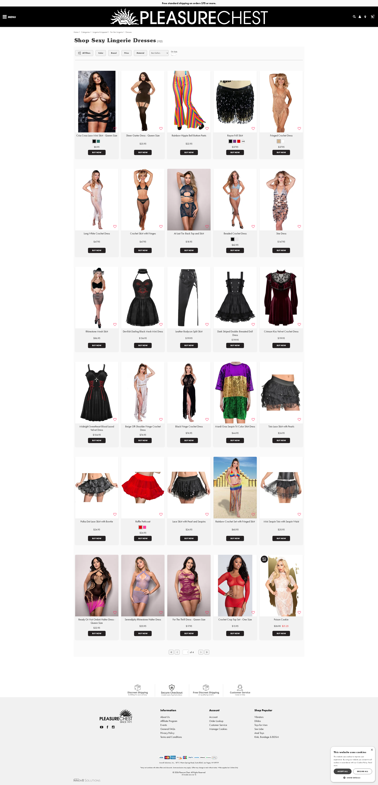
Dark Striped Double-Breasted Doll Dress (235, 333)
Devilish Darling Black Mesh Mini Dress (143, 331)
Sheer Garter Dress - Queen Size (143, 135)
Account (213, 716)
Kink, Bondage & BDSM (266, 736)
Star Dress (281, 233)
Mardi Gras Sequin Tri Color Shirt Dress (235, 426)
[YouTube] (101, 727)
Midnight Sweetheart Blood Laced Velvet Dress (96, 428)
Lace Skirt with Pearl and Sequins (189, 521)
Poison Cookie (281, 619)
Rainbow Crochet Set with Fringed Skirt (235, 521)
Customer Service (218, 724)
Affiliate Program (168, 720)
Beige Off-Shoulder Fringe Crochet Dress (143, 428)
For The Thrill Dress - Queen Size (189, 619)
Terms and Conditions (171, 736)
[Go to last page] (206, 652)
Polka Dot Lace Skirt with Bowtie (96, 521)
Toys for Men (260, 724)
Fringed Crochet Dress (281, 135)
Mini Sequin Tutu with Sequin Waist (281, 521)
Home (76, 32)
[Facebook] (107, 727)
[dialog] (353, 764)
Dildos (257, 720)
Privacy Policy (167, 732)
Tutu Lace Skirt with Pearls (281, 426)
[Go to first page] (171, 652)
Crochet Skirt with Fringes (143, 233)
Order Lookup (216, 720)
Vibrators (258, 716)
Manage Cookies (218, 728)
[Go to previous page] (177, 652)
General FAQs (167, 728)
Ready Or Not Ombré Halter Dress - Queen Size (96, 621)
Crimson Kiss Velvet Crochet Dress (281, 331)
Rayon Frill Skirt (235, 135)
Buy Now (96, 152)
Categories (85, 32)
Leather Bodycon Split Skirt (188, 331)
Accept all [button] (343, 771)
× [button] (372, 750)
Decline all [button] (362, 771)
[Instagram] (113, 727)
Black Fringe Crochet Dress (189, 426)
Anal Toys (259, 732)
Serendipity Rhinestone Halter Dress (143, 619)
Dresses (129, 32)
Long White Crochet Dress (97, 233)
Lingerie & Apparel (100, 32)
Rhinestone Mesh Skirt (97, 331)
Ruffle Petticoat (142, 521)
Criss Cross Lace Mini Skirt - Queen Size (96, 135)
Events (163, 724)
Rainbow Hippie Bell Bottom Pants (189, 135)
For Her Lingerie (116, 32)
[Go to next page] (200, 652)
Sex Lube (259, 728)
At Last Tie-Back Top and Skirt (189, 233)
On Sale (174, 52)
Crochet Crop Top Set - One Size (235, 619)
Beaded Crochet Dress (235, 233)
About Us (165, 716)
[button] (94, 141)
